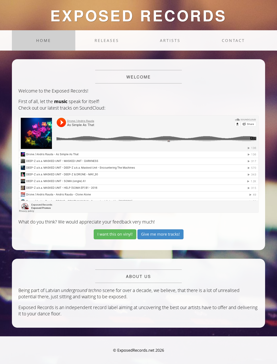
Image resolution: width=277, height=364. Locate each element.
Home (43, 40)
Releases (107, 40)
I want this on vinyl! (115, 234)
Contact (233, 40)
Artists (170, 40)
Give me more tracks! (160, 234)
